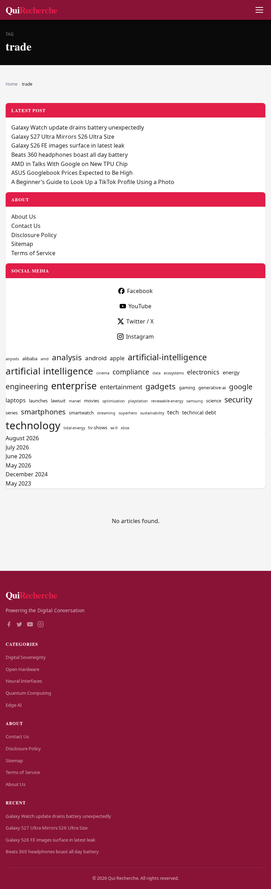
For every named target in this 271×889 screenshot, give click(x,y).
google (240, 386)
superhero (128, 413)
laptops (16, 400)
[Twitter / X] (19, 625)
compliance (131, 372)
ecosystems (174, 373)
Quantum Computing (28, 693)
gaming (187, 387)
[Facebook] (9, 625)
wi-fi (114, 427)
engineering (27, 386)
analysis (67, 357)
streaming (106, 413)
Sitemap (22, 244)
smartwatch (81, 412)
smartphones (43, 412)
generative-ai (212, 387)
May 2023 (18, 483)
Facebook (140, 291)
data (156, 373)
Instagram (140, 336)
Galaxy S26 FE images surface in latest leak (68, 145)
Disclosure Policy (33, 235)
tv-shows (97, 427)
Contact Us (26, 226)
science (213, 400)
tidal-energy (74, 427)
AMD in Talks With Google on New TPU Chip (69, 164)
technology (33, 425)
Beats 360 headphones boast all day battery (69, 155)
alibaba (29, 358)
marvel (75, 400)
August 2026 (22, 438)
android (96, 358)
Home (12, 84)
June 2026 (18, 456)
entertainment (121, 387)
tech (173, 412)
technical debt (199, 412)
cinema (102, 373)
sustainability (152, 413)
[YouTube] (30, 625)
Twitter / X (139, 321)
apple (117, 358)
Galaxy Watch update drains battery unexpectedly (77, 127)
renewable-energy (167, 400)
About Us (23, 216)
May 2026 (18, 465)
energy (231, 372)
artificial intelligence (49, 371)
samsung (194, 400)
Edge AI (14, 705)
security (238, 399)
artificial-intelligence (167, 357)
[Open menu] (259, 10)
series (12, 412)
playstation (138, 400)
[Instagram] (40, 625)
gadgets (160, 386)
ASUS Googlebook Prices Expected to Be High (72, 173)
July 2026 (17, 447)
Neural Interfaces (24, 681)
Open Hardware (22, 669)
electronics (203, 372)
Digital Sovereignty (26, 657)
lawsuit (58, 400)
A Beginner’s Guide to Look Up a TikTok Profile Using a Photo (92, 182)
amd (45, 358)
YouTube (139, 306)
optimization (113, 400)
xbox (125, 427)
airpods (12, 358)
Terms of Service (33, 253)
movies (91, 400)
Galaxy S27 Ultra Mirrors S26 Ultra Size (62, 136)
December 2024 (27, 474)
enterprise (74, 385)
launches (38, 400)
